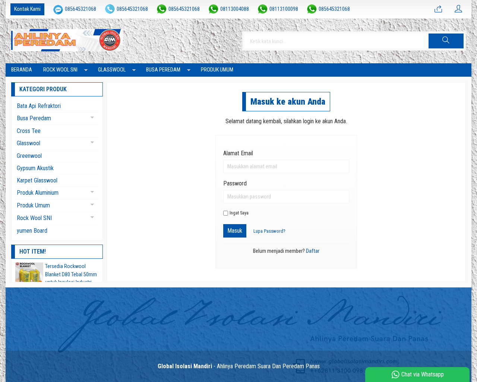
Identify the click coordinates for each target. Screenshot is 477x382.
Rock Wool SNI (60, 70)
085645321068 (80, 9)
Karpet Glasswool (37, 180)
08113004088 (234, 9)
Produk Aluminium (38, 192)
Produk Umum (217, 70)
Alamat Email (238, 153)
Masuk (234, 230)
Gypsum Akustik (35, 168)
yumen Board (32, 230)
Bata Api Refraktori (39, 105)
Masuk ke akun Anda (287, 101)
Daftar (312, 251)
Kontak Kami (27, 9)
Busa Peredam (163, 70)
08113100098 (283, 9)
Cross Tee (29, 130)
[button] (446, 41)
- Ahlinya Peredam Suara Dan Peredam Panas (239, 366)
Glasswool (112, 70)
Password (235, 183)
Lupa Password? (269, 231)
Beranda (21, 70)
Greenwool (29, 155)
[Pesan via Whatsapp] (438, 9)
